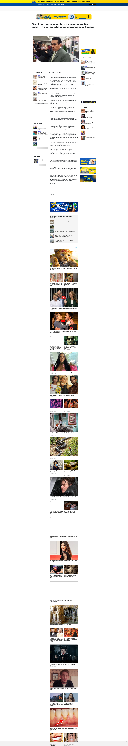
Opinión (58, 4)
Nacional (57, 1)
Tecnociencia (88, 1)
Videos (55, 4)
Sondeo (62, 4)
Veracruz (43, 1)
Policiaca (73, 1)
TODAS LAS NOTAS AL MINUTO (42, 103)
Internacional (62, 1)
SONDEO (37, 157)
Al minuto (39, 4)
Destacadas (48, 4)
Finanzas (43, 4)
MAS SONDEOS (43, 165)
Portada (38, 1)
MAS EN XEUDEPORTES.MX (42, 147)
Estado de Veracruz (41, 11)
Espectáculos (78, 1)
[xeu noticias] (34, 1)
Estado (52, 1)
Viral (52, 4)
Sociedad (83, 1)
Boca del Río (48, 1)
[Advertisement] (40, 113)
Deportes (68, 1)
